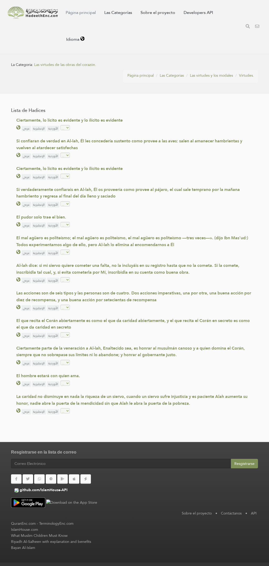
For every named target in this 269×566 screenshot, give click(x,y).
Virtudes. (246, 75)
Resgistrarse (244, 463)
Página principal (81, 12)
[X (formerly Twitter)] (28, 479)
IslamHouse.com (24, 529)
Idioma (73, 39)
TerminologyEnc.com (56, 523)
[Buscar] (247, 27)
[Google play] (62, 479)
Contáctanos (231, 513)
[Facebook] (16, 479)
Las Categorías (118, 12)
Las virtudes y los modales (211, 75)
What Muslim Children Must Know (39, 535)
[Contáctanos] (257, 27)
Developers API (198, 12)
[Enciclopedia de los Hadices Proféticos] (32, 12)
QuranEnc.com (23, 523)
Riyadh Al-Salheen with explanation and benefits (51, 541)
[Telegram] (51, 479)
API (254, 513)
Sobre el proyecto (158, 12)
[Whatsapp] (39, 479)
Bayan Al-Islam (23, 547)
